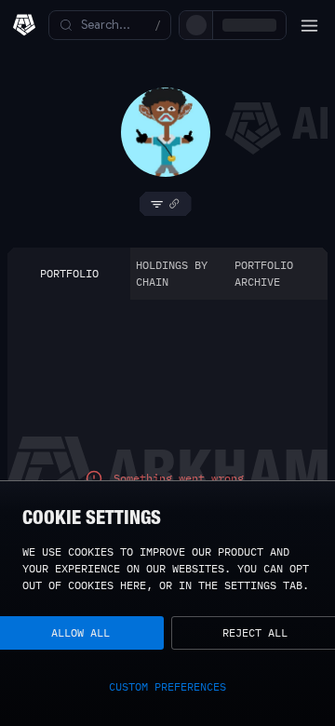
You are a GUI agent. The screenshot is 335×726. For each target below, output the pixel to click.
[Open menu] (309, 25)
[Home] (24, 25)
